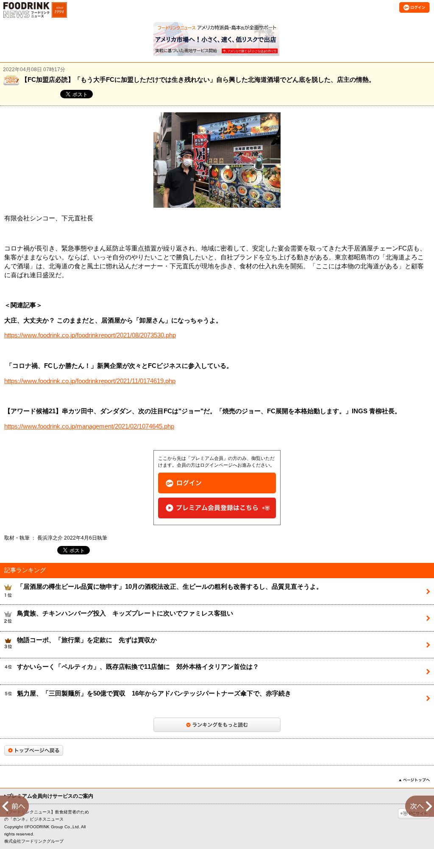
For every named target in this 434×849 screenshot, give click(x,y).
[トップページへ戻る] (33, 750)
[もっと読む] (217, 725)
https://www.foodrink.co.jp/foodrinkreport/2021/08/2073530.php (90, 335)
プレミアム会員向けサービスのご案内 (50, 796)
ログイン (217, 483)
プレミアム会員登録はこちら (217, 508)
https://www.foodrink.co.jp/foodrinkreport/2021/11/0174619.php (89, 381)
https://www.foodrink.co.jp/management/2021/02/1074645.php (89, 426)
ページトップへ (414, 780)
